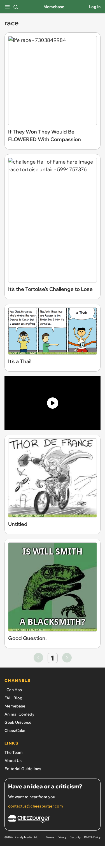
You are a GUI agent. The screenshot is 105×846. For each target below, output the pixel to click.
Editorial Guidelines (22, 768)
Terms (50, 837)
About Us (13, 760)
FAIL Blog (13, 697)
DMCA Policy (92, 837)
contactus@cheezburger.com (35, 806)
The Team (13, 752)
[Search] (15, 7)
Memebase (53, 6)
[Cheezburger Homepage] (52, 820)
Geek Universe (17, 722)
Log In (95, 6)
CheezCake (14, 730)
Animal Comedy (19, 714)
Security (75, 837)
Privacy (61, 837)
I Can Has (13, 689)
